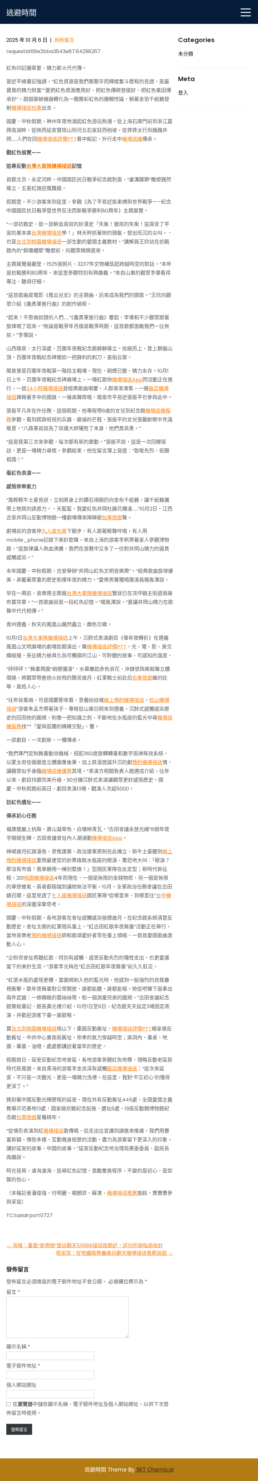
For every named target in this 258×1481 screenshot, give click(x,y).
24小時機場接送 (44, 388)
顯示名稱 (18, 1346)
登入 (183, 92)
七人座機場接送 (69, 895)
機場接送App (127, 379)
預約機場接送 (147, 762)
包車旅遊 (112, 517)
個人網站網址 (21, 1385)
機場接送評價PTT (57, 139)
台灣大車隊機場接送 (49, 166)
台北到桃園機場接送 (39, 241)
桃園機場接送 (39, 878)
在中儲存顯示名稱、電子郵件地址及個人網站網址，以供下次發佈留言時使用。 (87, 1409)
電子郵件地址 (23, 1365)
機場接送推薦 (122, 1193)
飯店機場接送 (122, 1068)
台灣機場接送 (46, 233)
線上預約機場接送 (124, 700)
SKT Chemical (155, 1469)
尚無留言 (64, 40)
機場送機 (132, 139)
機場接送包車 (26, 108)
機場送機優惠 (57, 771)
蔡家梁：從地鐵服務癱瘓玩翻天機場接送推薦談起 (114, 1253)
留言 (13, 1292)
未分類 (185, 53)
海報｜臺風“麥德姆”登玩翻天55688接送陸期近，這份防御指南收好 (84, 1245)
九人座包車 (54, 531)
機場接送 (53, 1130)
